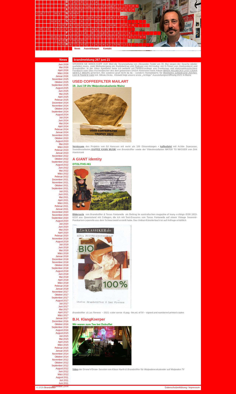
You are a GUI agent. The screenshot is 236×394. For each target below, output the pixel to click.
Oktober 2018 (61, 265)
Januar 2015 (62, 351)
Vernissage (78, 146)
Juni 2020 (63, 227)
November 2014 (60, 353)
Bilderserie (78, 214)
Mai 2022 (63, 170)
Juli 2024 (63, 117)
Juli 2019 (63, 244)
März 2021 (63, 203)
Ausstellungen (91, 48)
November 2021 (60, 182)
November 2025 (60, 79)
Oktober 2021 (61, 185)
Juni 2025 (63, 91)
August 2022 (62, 165)
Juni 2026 (63, 64)
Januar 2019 (62, 256)
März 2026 (63, 73)
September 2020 (60, 218)
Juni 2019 (63, 247)
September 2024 (60, 111)
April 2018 (63, 280)
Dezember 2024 (60, 102)
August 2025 (62, 88)
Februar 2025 (61, 100)
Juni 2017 (63, 306)
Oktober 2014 (61, 356)
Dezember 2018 (60, 259)
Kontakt (107, 48)
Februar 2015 (61, 348)
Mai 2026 (63, 67)
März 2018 (63, 283)
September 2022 (60, 162)
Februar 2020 (61, 235)
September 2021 (60, 188)
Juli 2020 (63, 224)
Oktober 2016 (61, 324)
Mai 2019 (63, 250)
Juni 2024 (63, 120)
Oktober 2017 (61, 294)
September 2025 (60, 85)
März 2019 (63, 253)
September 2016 (60, 327)
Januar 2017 (62, 318)
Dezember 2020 (60, 212)
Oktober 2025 (61, 82)
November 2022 (60, 156)
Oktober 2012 (61, 362)
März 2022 (63, 173)
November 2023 (60, 135)
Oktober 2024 (61, 108)
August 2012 (62, 368)
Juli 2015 (63, 336)
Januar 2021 (62, 209)
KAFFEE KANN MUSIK (103, 149)
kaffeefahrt (166, 146)
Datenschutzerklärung (176, 387)
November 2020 (60, 215)
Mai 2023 (63, 144)
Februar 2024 (61, 129)
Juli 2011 (63, 380)
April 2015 (63, 342)
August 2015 (62, 333)
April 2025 (63, 97)
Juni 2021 (63, 194)
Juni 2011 (63, 383)
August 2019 (62, 241)
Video (75, 369)
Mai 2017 (63, 309)
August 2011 (62, 377)
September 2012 (60, 365)
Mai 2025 (63, 94)
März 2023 (63, 147)
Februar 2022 (61, 176)
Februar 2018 (61, 286)
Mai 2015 (63, 339)
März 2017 (63, 315)
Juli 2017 (63, 303)
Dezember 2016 (60, 321)
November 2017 (60, 291)
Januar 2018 (62, 289)
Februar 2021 (61, 206)
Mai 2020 (63, 229)
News (77, 48)
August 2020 (62, 221)
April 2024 (63, 126)
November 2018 (60, 262)
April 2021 (63, 200)
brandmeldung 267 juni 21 (92, 59)
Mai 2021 (63, 197)
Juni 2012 (63, 371)
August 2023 (62, 141)
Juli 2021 (63, 191)
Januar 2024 (62, 132)
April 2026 (63, 70)
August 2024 (62, 114)
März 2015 (63, 345)
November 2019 (60, 238)
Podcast (139, 66)
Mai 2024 (63, 123)
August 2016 (62, 330)
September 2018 (60, 268)
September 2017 (60, 297)
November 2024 (60, 105)
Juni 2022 (63, 167)
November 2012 (60, 359)
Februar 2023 (61, 150)
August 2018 (62, 271)
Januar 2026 (62, 76)
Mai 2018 (63, 277)
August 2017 (62, 300)
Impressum (194, 387)
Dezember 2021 (60, 179)
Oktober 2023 (61, 138)
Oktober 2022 (61, 159)
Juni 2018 (63, 274)
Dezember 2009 (60, 386)
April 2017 (63, 312)
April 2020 (63, 232)
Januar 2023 (62, 153)
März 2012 (63, 374)
